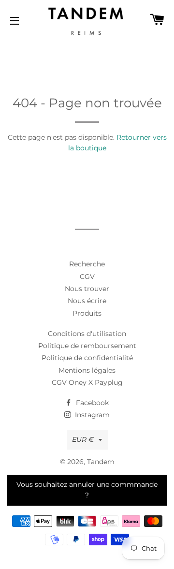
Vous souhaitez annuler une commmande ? (87, 489)
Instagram (91, 414)
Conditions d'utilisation (87, 333)
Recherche (87, 264)
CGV (87, 276)
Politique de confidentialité (87, 357)
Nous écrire (87, 300)
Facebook (91, 402)
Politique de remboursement (87, 345)
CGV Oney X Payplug (87, 382)
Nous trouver (87, 288)
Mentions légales (87, 370)
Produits (87, 313)
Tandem (101, 461)
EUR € (83, 439)
